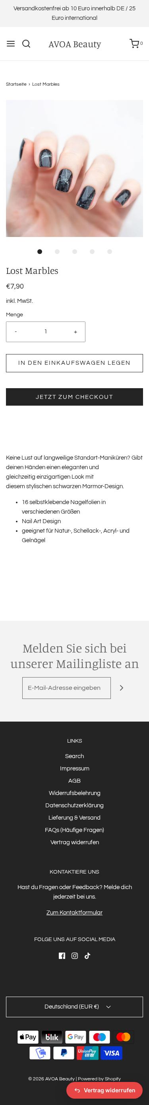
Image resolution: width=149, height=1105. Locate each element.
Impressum (74, 769)
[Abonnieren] (122, 688)
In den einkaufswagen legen (74, 363)
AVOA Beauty (74, 44)
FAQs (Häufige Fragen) (74, 830)
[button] (74, 168)
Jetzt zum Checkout (74, 397)
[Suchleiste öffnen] (29, 43)
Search (74, 756)
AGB (74, 781)
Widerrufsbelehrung (75, 793)
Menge (14, 315)
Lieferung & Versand (74, 818)
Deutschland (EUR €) (72, 1007)
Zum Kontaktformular (74, 913)
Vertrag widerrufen (74, 842)
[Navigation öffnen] (10, 43)
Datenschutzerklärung (74, 806)
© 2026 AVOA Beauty (51, 1079)
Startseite (16, 84)
